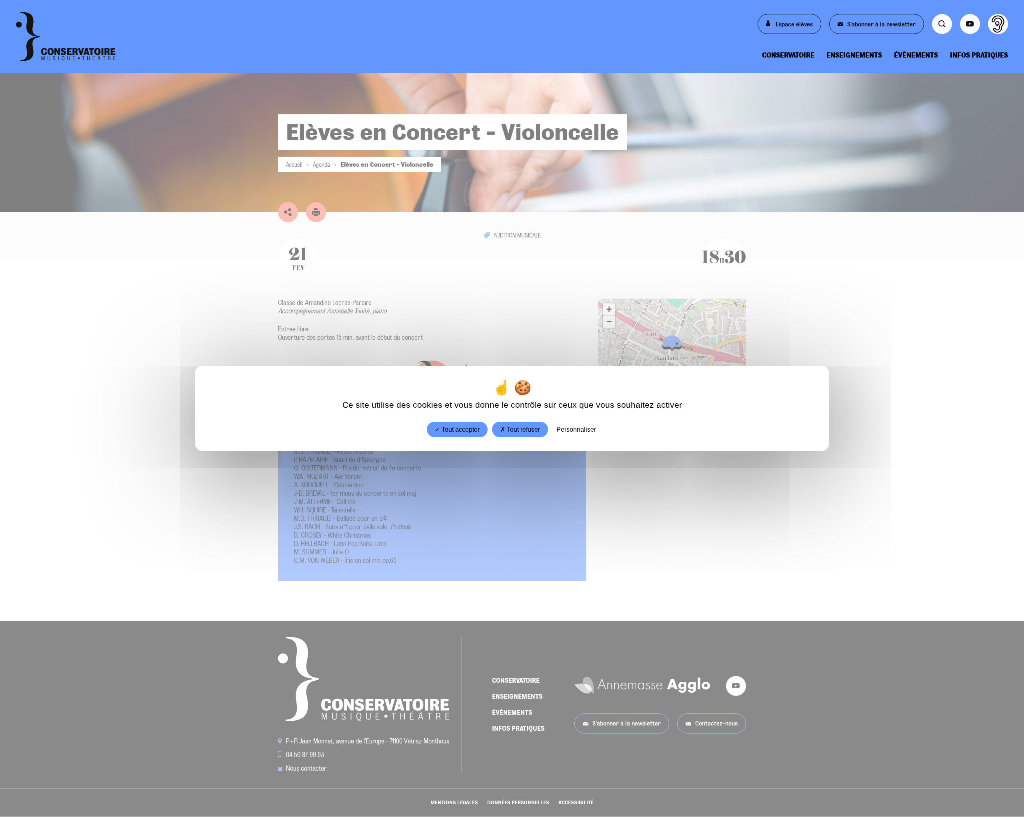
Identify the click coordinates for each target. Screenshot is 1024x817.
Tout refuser (522, 429)
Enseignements (854, 55)
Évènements (916, 55)
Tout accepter (460, 429)
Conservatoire (788, 55)
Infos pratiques (979, 55)
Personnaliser (576, 429)
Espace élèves (793, 24)
